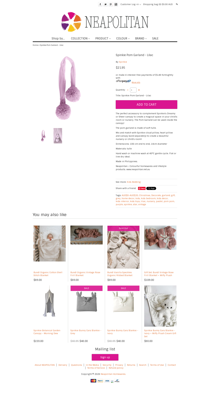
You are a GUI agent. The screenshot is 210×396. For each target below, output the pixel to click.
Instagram (116, 4)
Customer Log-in (130, 4)
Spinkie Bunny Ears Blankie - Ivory (122, 332)
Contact (172, 365)
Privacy (119, 365)
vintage (142, 204)
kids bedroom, (148, 198)
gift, (173, 195)
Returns (131, 365)
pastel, (159, 201)
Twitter (105, 4)
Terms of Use (157, 365)
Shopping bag (158, 4)
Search (176, 4)
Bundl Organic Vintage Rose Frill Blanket (85, 274)
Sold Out (123, 228)
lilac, (143, 201)
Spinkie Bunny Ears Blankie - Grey (85, 332)
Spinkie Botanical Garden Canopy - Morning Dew (47, 332)
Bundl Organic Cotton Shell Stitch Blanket (48, 274)
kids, (137, 198)
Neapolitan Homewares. (113, 374)
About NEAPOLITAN (45, 365)
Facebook (100, 4)
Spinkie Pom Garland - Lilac (51, 45)
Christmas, (145, 195)
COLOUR (121, 38)
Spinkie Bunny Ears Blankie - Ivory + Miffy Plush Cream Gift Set (160, 333)
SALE (155, 38)
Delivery (62, 365)
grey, (118, 198)
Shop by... (58, 38)
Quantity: (120, 89)
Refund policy (116, 368)
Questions (76, 365)
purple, (119, 204)
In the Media (92, 365)
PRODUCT (101, 38)
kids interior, (122, 201)
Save (143, 188)
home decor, (128, 198)
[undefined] (68, 88)
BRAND (139, 38)
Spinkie (123, 61)
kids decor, (162, 198)
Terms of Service (96, 368)
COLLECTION (79, 38)
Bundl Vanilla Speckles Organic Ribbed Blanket (119, 274)
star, (135, 204)
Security (107, 365)
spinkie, (128, 204)
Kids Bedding (134, 182)
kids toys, (135, 201)
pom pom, (169, 201)
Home (35, 45)
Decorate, (156, 195)
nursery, (151, 201)
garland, (166, 195)
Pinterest (111, 4)
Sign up (105, 357)
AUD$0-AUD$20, (130, 195)
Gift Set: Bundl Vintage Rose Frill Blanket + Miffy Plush (159, 274)
